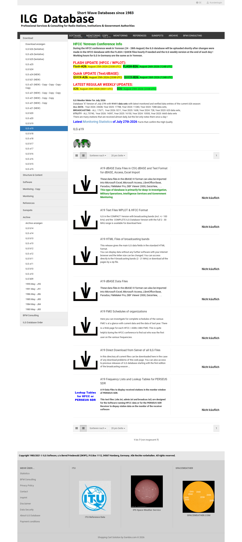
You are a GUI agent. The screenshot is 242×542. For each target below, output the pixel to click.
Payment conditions (30, 521)
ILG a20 (29, 118)
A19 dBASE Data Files (114, 281)
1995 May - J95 (33, 284)
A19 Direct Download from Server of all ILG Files (130, 350)
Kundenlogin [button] (215, 2)
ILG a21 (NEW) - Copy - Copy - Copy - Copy (44, 86)
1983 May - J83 (33, 309)
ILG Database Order (33, 322)
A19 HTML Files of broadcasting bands (124, 239)
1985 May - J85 (33, 299)
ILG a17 (29, 148)
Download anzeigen (35, 44)
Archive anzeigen (34, 223)
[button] (198, 2)
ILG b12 (29, 248)
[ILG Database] (78, 18)
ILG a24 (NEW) (33, 74)
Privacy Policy (27, 485)
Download (28, 38)
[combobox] (97, 155)
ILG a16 (29, 159)
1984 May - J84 (33, 304)
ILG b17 (29, 143)
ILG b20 (29, 113)
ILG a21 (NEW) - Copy (36, 103)
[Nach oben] (232, 537)
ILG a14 (29, 233)
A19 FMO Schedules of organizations (123, 311)
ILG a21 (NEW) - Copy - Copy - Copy (43, 93)
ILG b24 (29, 69)
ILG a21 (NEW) (33, 108)
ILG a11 (29, 263)
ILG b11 (29, 258)
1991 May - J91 (33, 289)
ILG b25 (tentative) (35, 59)
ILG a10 (29, 274)
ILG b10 (29, 268)
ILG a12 (29, 253)
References (29, 203)
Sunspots (27, 210)
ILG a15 (29, 169)
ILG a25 (29, 64)
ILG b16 (29, 153)
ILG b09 (29, 278)
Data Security (26, 509)
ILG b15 (29, 164)
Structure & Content (32, 175)
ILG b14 (29, 228)
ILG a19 (29, 128)
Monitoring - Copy (31, 189)
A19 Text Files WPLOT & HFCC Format (124, 210)
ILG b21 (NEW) (33, 79)
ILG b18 (29, 133)
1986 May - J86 (33, 294)
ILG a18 (29, 138)
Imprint (23, 497)
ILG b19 (29, 123)
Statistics (25, 473)
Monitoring (28, 196)
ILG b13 (29, 238)
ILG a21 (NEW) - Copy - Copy (40, 98)
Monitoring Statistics (98, 121)
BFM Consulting (31, 315)
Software (27, 182)
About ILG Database (30, 515)
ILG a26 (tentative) (35, 54)
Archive (26, 217)
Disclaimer (25, 503)
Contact (24, 491)
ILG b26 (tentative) (35, 49)
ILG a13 (29, 243)
